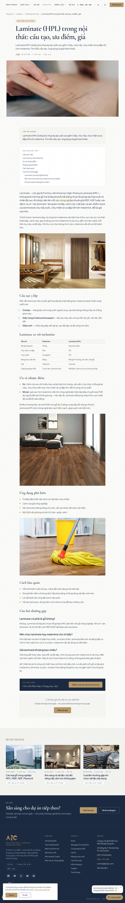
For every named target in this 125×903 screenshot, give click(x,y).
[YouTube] (27, 876)
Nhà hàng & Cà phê (52, 856)
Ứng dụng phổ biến (30, 165)
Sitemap (105, 899)
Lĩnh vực (24, 5)
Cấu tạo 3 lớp (28, 154)
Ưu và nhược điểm (29, 161)
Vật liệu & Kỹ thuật (32, 14)
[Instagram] (21, 876)
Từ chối (24, 895)
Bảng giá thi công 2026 (80, 845)
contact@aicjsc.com (105, 863)
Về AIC (72, 5)
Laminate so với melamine (33, 158)
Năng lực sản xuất (77, 856)
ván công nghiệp (64, 200)
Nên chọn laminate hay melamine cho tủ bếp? (42, 178)
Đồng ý (11, 895)
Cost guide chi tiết (78, 848)
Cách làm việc (76, 860)
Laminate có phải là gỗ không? (36, 175)
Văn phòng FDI (50, 841)
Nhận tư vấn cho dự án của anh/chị (85, 685)
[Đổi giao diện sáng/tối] (105, 5)
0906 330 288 (85, 5)
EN (98, 5)
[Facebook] (14, 876)
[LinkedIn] (8, 876)
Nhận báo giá (116, 5)
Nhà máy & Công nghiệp (54, 860)
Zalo (9, 882)
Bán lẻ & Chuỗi (50, 852)
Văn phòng (11, 5)
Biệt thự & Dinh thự (52, 848)
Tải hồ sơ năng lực (109, 810)
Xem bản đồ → (102, 868)
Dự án (37, 5)
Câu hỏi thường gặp (30, 172)
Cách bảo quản (29, 168)
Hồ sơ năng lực (76, 864)
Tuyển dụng (75, 872)
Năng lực (59, 5)
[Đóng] (121, 887)
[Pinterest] (33, 876)
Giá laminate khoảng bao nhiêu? (37, 182)
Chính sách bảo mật (93, 899)
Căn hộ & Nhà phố (52, 845)
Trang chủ (9, 14)
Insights (47, 5)
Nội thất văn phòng (31, 512)
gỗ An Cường (61, 404)
